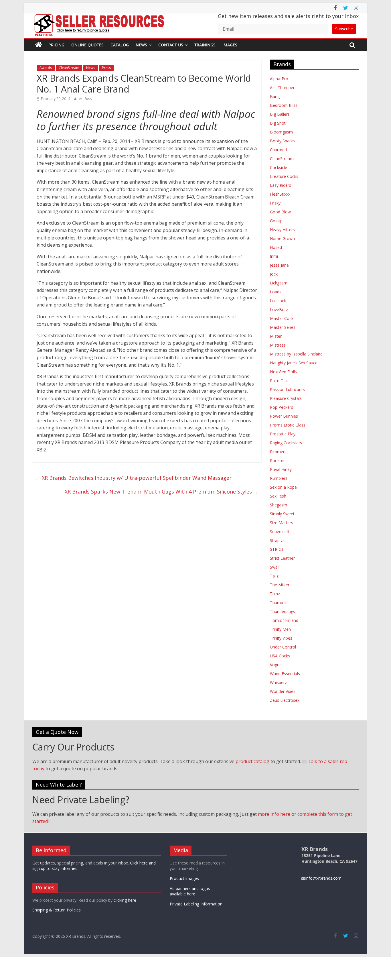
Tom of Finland (284, 620)
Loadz (275, 291)
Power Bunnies (284, 416)
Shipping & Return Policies (56, 910)
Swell (274, 567)
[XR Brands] (38, 45)
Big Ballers (280, 114)
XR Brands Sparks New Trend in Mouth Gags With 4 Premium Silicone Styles (161, 491)
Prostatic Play (282, 434)
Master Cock (281, 318)
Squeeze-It (280, 531)
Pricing (56, 45)
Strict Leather (282, 558)
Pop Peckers (281, 407)
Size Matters (281, 522)
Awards (46, 67)
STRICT (277, 549)
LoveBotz (279, 309)
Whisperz (278, 682)
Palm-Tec (279, 380)
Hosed (276, 247)
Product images (184, 878)
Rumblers (278, 478)
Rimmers (278, 451)
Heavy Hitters (282, 229)
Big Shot (278, 123)
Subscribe (344, 29)
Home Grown (282, 238)
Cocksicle (278, 167)
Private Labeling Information (196, 904)
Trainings (205, 45)
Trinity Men (280, 629)
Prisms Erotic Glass (287, 425)
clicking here (125, 900)
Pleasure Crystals (286, 398)
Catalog (119, 45)
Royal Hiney (281, 469)
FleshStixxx (280, 194)
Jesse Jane (279, 265)
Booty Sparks (282, 141)
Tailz (274, 576)
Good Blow (280, 212)
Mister (276, 336)
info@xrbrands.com (323, 878)
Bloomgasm (281, 132)
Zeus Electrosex (284, 700)
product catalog (252, 761)
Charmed (278, 149)
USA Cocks (280, 656)
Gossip (276, 220)
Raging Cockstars (286, 442)
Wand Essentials (285, 673)
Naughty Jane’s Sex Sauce (293, 362)
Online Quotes (87, 45)
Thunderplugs (282, 611)
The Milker (279, 584)
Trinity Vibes (281, 638)
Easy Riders (280, 185)
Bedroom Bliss (283, 105)
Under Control (283, 647)
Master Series (282, 327)
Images (229, 45)
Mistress (278, 345)
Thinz (275, 593)
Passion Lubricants (287, 389)
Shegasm (278, 505)
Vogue (276, 664)
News (141, 45)
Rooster (277, 460)
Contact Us (170, 45)
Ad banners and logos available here (190, 891)
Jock (274, 274)
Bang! (275, 96)
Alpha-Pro (279, 78)
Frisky (275, 203)
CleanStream (69, 67)
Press (106, 67)
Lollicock (278, 300)
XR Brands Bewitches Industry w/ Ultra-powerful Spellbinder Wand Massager (133, 477)
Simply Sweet (282, 513)
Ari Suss (85, 98)
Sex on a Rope (283, 487)
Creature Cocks (284, 176)
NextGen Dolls (283, 371)
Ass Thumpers (283, 87)
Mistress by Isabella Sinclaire (296, 354)
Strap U (277, 540)
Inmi (274, 256)
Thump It (278, 602)
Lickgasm (278, 283)
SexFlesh (278, 496)
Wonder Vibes (282, 691)
